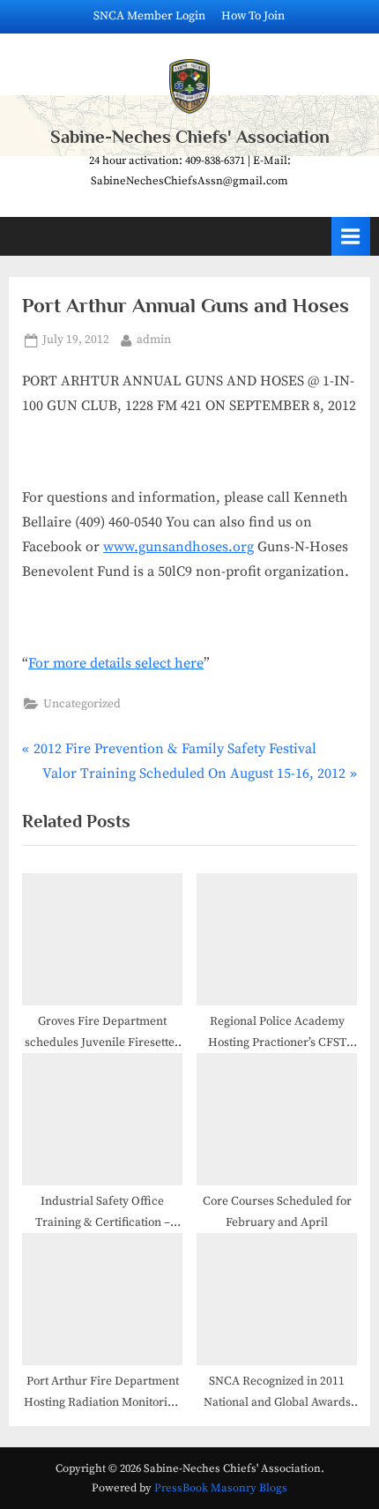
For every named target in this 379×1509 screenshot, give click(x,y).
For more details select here (116, 663)
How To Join (253, 16)
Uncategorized (82, 704)
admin (154, 339)
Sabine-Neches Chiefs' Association (190, 136)
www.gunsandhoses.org (178, 547)
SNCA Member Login (149, 16)
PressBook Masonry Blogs (220, 1488)
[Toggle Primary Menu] (350, 236)
